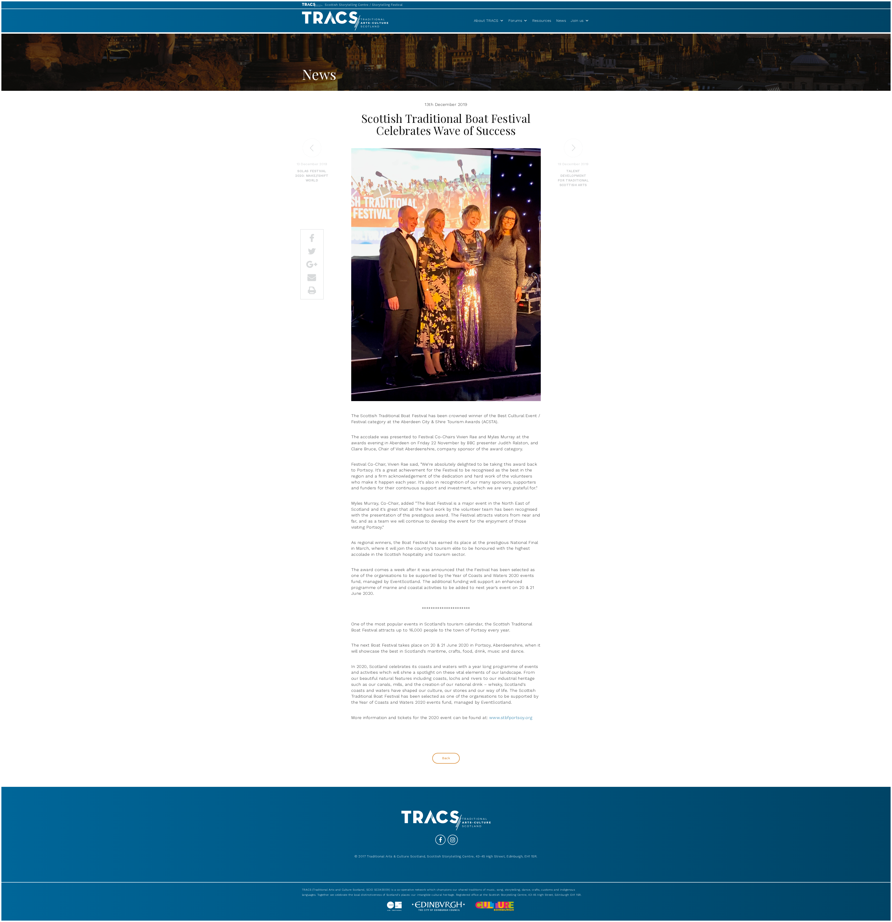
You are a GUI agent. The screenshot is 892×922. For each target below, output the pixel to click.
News (561, 20)
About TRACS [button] (486, 20)
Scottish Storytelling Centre (347, 5)
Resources (541, 20)
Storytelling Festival (387, 5)
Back (446, 758)
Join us (577, 20)
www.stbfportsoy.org (510, 717)
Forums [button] (515, 20)
